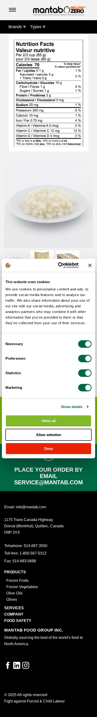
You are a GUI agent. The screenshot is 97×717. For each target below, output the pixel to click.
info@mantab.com (31, 507)
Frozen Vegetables (22, 587)
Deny (48, 449)
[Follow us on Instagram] (25, 665)
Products (15, 572)
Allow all (48, 421)
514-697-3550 (35, 546)
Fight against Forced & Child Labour (34, 701)
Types (35, 26)
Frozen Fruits (17, 580)
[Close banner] (90, 265)
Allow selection (48, 435)
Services (14, 608)
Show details (71, 407)
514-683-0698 (24, 561)
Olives (11, 599)
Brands (15, 26)
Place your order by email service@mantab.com (48, 476)
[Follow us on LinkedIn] (16, 665)
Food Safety (17, 620)
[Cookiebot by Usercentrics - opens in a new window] (59, 265)
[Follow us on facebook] (7, 665)
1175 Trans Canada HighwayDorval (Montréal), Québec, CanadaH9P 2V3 (34, 525)
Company (14, 614)
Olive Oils (14, 593)
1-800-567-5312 (33, 553)
